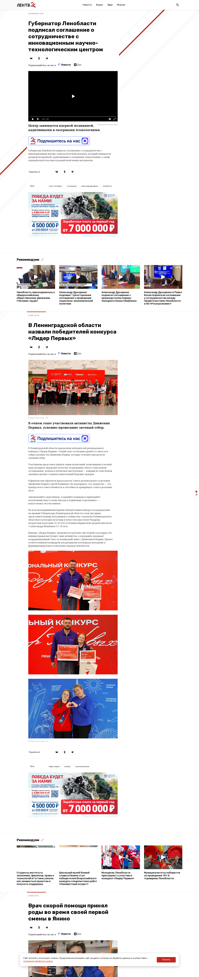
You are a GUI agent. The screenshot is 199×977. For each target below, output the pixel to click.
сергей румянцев (82, 766)
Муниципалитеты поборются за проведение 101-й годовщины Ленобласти (162, 875)
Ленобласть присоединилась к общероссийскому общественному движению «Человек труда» (36, 296)
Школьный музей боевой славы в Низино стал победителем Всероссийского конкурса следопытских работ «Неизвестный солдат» (78, 878)
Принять (166, 959)
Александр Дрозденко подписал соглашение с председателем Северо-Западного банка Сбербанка (119, 296)
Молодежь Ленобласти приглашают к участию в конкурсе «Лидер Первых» (118, 875)
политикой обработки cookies (38, 961)
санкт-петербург (55, 186)
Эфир (110, 5)
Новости (87, 5)
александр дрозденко (89, 186)
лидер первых (54, 766)
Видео (99, 5)
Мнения (121, 5)
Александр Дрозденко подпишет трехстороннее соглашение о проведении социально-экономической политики (76, 298)
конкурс (67, 766)
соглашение (71, 186)
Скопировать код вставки (107, 124)
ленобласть (107, 186)
